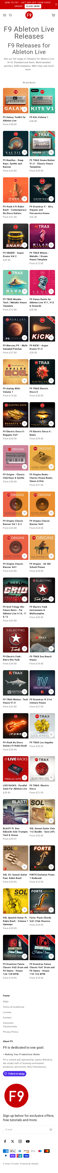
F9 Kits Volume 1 (39, 117)
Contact (7, 1017)
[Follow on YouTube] (28, 1141)
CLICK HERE (33, 6)
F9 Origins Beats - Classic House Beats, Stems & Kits (41, 478)
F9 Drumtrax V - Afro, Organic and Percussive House (41, 210)
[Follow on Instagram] (20, 1141)
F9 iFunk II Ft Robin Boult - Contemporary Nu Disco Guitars (15, 210)
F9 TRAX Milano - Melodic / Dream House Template (39, 256)
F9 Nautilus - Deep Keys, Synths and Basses (13, 163)
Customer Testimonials (10, 1025)
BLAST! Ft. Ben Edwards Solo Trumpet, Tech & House (15, 832)
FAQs (6, 1001)
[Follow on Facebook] (5, 1141)
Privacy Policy (10, 1032)
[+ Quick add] (24, 109)
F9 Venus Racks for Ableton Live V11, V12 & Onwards (42, 302)
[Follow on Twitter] (13, 1141)
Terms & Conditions (13, 1007)
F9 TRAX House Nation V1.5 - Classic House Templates (42, 163)
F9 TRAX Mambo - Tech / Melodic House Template (15, 302)
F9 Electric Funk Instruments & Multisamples (38, 610)
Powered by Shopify (29, 1164)
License (7, 1012)
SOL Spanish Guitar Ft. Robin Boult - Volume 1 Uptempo (15, 921)
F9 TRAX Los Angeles (41, 742)
